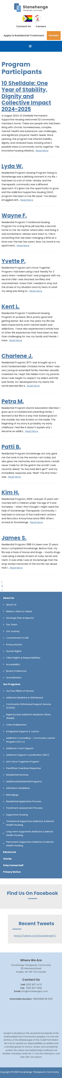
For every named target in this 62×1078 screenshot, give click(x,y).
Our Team (11, 624)
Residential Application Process (23, 801)
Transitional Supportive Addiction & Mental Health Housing (30, 823)
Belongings (12, 794)
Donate (54, 35)
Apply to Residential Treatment (24, 35)
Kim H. (10, 492)
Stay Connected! (13, 865)
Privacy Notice (14, 644)
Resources (9, 852)
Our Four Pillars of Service (20, 690)
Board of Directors (16, 671)
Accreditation (14, 677)
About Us (8, 598)
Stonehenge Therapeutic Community (31, 7)
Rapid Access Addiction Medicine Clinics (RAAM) (28, 716)
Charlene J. (17, 356)
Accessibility (13, 664)
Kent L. (11, 306)
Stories (7, 858)
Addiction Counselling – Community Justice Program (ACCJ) (30, 739)
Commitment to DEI (17, 637)
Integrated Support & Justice (22, 731)
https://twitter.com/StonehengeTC (35, 935)
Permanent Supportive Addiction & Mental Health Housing (29, 843)
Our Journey (13, 631)
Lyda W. (12, 166)
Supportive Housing (17, 814)
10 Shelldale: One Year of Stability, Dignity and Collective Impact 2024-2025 (26, 96)
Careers (41, 26)
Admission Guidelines (18, 788)
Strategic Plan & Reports (20, 617)
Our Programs (11, 684)
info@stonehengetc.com (34, 991)
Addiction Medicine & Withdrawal (24, 697)
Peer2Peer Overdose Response (23, 768)
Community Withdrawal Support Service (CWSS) (28, 706)
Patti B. (11, 447)
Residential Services (17, 774)
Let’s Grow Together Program (22, 761)
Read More (42, 150)
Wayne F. (14, 215)
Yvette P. (14, 261)
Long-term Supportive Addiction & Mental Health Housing (29, 833)
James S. (14, 538)
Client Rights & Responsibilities (23, 657)
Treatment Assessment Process (24, 807)
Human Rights (14, 651)
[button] (31, 46)
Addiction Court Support (20, 748)
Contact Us (23, 26)
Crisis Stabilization (16, 724)
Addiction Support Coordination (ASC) (27, 754)
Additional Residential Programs (24, 781)
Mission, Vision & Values (19, 611)
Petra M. (13, 401)
